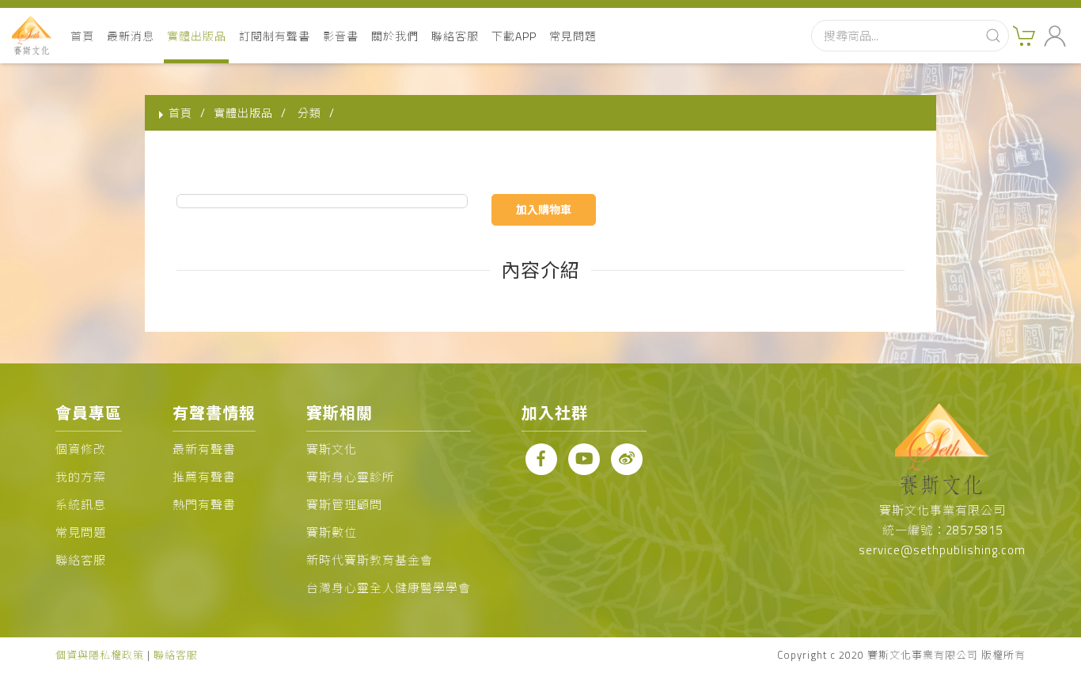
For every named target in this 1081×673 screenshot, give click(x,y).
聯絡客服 (455, 36)
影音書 (340, 36)
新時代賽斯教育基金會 (369, 560)
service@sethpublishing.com (942, 550)
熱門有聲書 (204, 505)
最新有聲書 (204, 449)
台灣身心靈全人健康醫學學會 (388, 588)
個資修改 (80, 449)
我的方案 (80, 477)
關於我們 (395, 36)
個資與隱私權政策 (99, 655)
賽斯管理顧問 (344, 505)
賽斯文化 (331, 449)
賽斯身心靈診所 (350, 477)
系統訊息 (80, 505)
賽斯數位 (331, 532)
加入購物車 (543, 209)
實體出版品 (196, 36)
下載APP (514, 36)
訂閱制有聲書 (274, 36)
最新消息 (130, 36)
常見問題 (573, 36)
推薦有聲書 (204, 477)
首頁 (82, 36)
